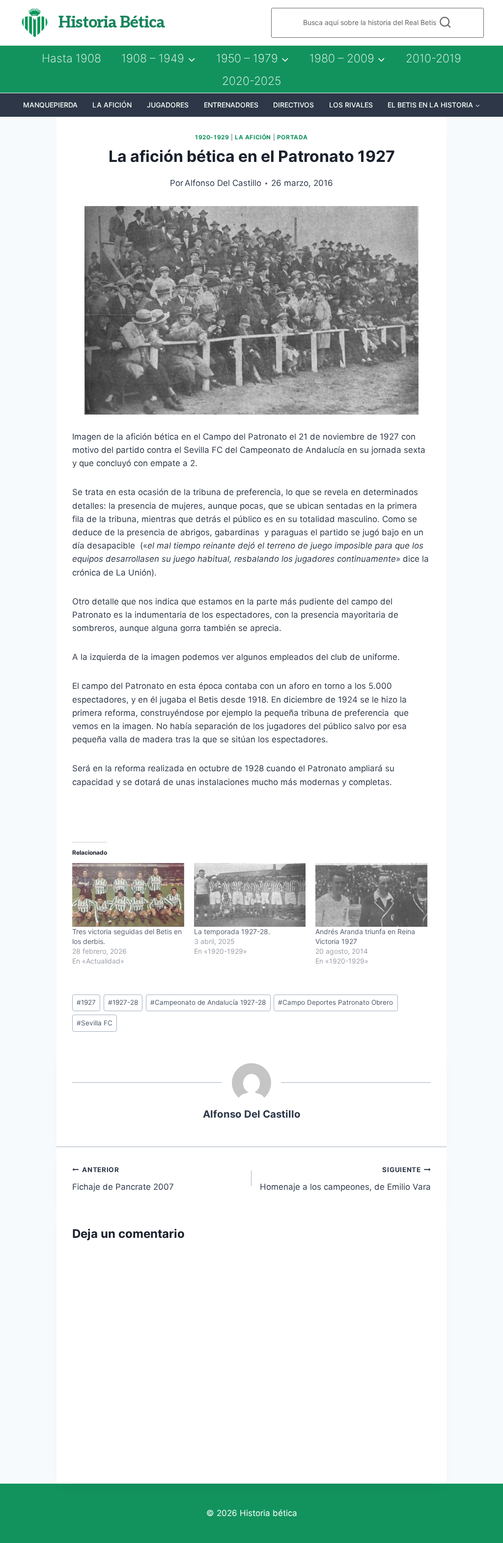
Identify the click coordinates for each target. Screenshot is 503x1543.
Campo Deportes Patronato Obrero (335, 1002)
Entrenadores (231, 105)
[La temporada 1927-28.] (250, 895)
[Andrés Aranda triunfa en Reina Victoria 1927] (371, 895)
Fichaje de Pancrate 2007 (123, 1179)
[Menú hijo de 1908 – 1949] (158, 58)
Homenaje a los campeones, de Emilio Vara (345, 1179)
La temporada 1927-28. (232, 931)
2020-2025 (251, 81)
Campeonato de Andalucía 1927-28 (208, 1002)
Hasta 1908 (71, 58)
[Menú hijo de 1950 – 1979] (252, 58)
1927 (86, 1002)
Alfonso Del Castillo (223, 183)
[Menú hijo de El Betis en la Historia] (434, 105)
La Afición (112, 105)
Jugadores (168, 105)
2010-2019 (433, 58)
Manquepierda (50, 105)
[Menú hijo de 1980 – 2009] (347, 58)
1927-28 (123, 1002)
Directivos (293, 105)
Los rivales (351, 105)
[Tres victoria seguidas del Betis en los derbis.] (128, 895)
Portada (292, 137)
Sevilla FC (94, 1023)
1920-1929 (212, 137)
